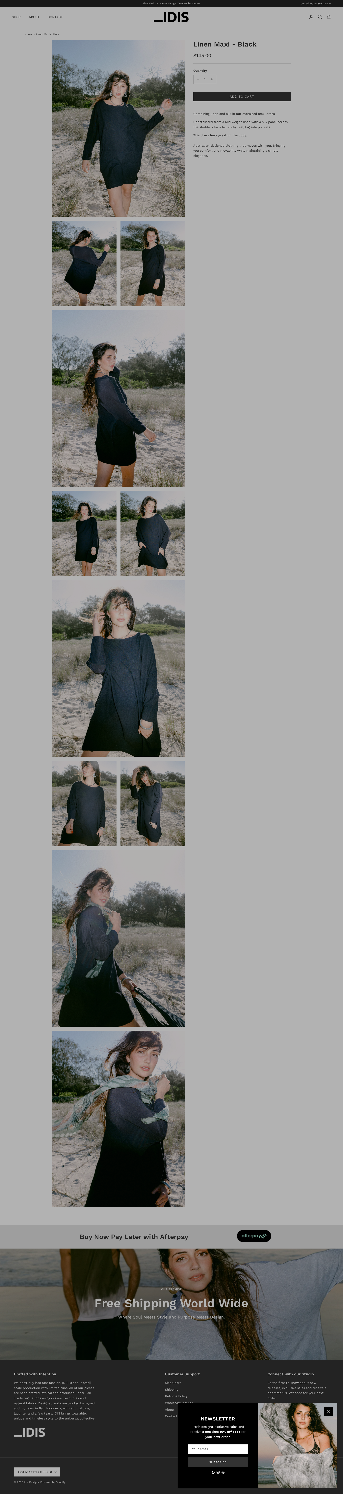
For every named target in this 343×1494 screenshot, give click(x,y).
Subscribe (218, 1462)
